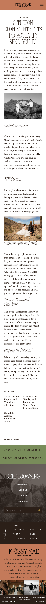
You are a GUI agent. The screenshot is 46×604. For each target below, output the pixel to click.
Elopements (23, 17)
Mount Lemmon (16, 125)
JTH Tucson (13, 179)
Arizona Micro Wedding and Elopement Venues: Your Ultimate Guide (30, 402)
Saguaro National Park (20, 243)
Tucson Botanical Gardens (16, 302)
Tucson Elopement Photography (22, 378)
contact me (24, 368)
